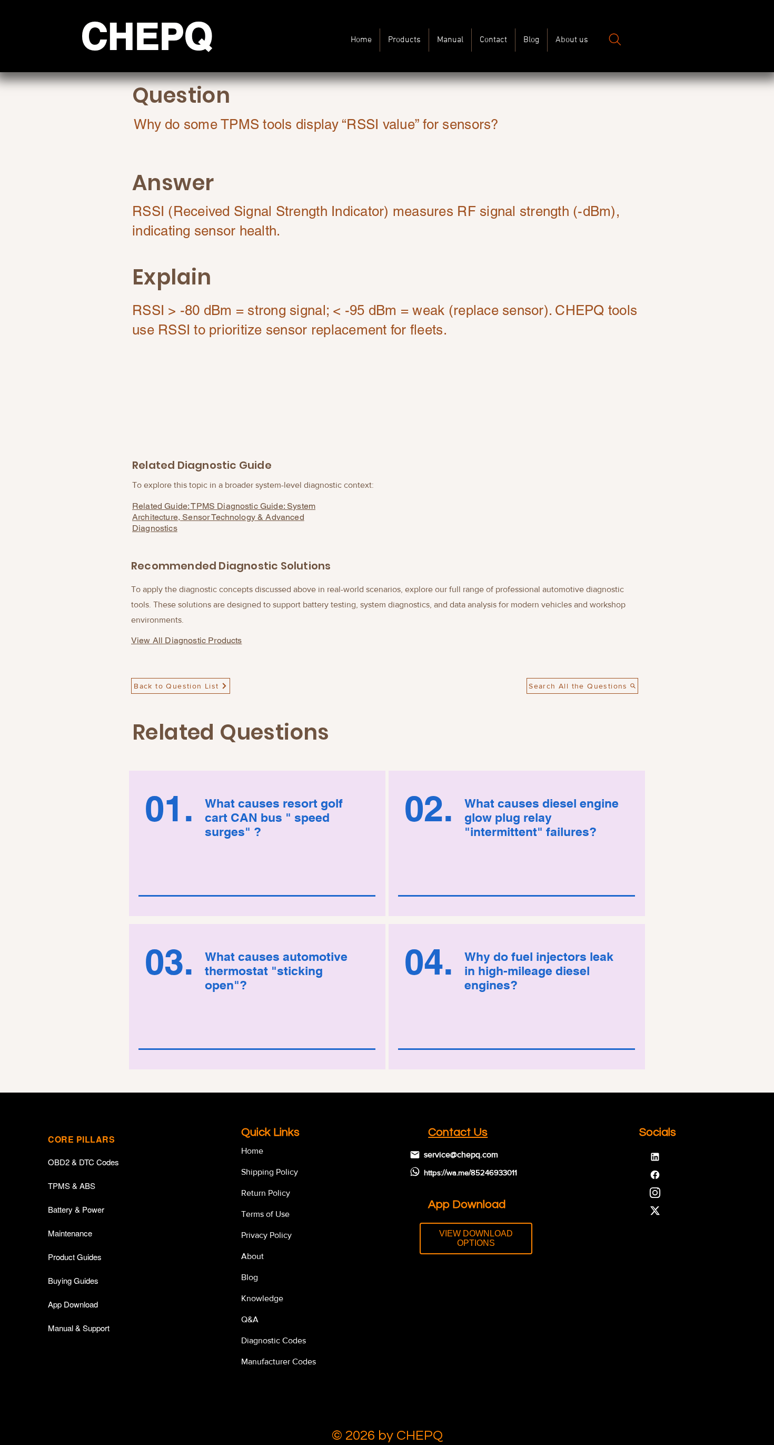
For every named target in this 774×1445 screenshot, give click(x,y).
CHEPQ (147, 36)
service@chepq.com (461, 1154)
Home (252, 1150)
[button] (450, 40)
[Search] (615, 39)
